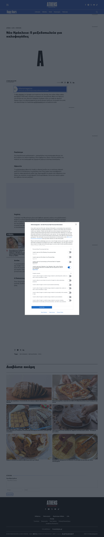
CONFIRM (41, 307)
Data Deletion (44, 312)
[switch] (69, 252)
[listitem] (52, 249)
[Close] (76, 224)
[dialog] (52, 268)
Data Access (52, 312)
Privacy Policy (60, 312)
